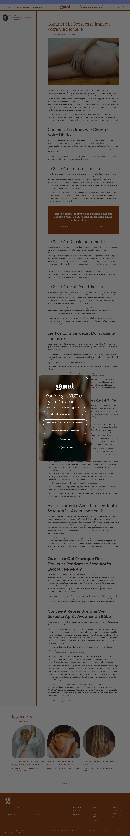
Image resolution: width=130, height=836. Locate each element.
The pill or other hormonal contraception (65, 414)
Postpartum (65, 439)
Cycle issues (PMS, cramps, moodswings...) (65, 422)
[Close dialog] (87, 378)
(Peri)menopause (65, 447)
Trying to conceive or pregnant (65, 430)
